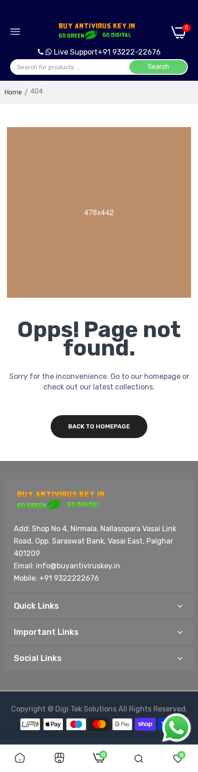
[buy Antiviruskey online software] (96, 32)
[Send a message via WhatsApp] (176, 727)
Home (13, 92)
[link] (20, 758)
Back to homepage (99, 426)
